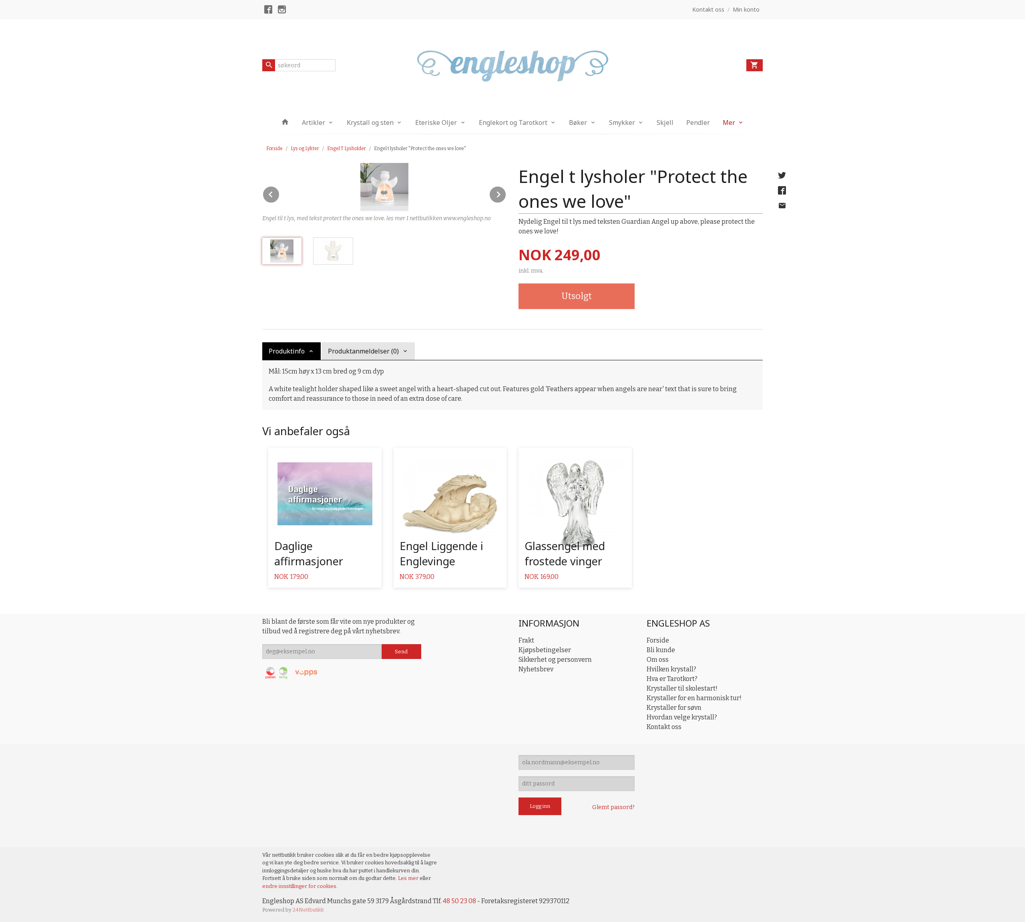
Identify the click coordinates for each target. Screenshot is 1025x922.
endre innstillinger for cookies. (300, 886)
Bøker (578, 122)
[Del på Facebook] (782, 191)
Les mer (409, 878)
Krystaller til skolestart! (682, 688)
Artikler (313, 122)
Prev (279, 193)
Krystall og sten (370, 122)
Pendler (698, 122)
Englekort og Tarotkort (513, 122)
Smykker (622, 122)
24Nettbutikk (308, 910)
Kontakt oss (664, 727)
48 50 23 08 (459, 901)
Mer (729, 122)
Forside (274, 148)
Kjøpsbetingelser (545, 650)
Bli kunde (661, 650)
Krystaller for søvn (674, 707)
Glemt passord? (613, 807)
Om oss (658, 659)
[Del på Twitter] (782, 175)
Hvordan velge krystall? (682, 717)
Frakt (526, 640)
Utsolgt (576, 296)
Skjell (665, 122)
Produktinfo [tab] (287, 351)
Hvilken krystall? (671, 669)
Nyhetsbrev (536, 669)
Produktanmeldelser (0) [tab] (363, 351)
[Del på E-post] (782, 206)
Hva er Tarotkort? (672, 679)
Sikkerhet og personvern (555, 659)
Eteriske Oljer (436, 122)
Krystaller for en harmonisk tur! (694, 698)
